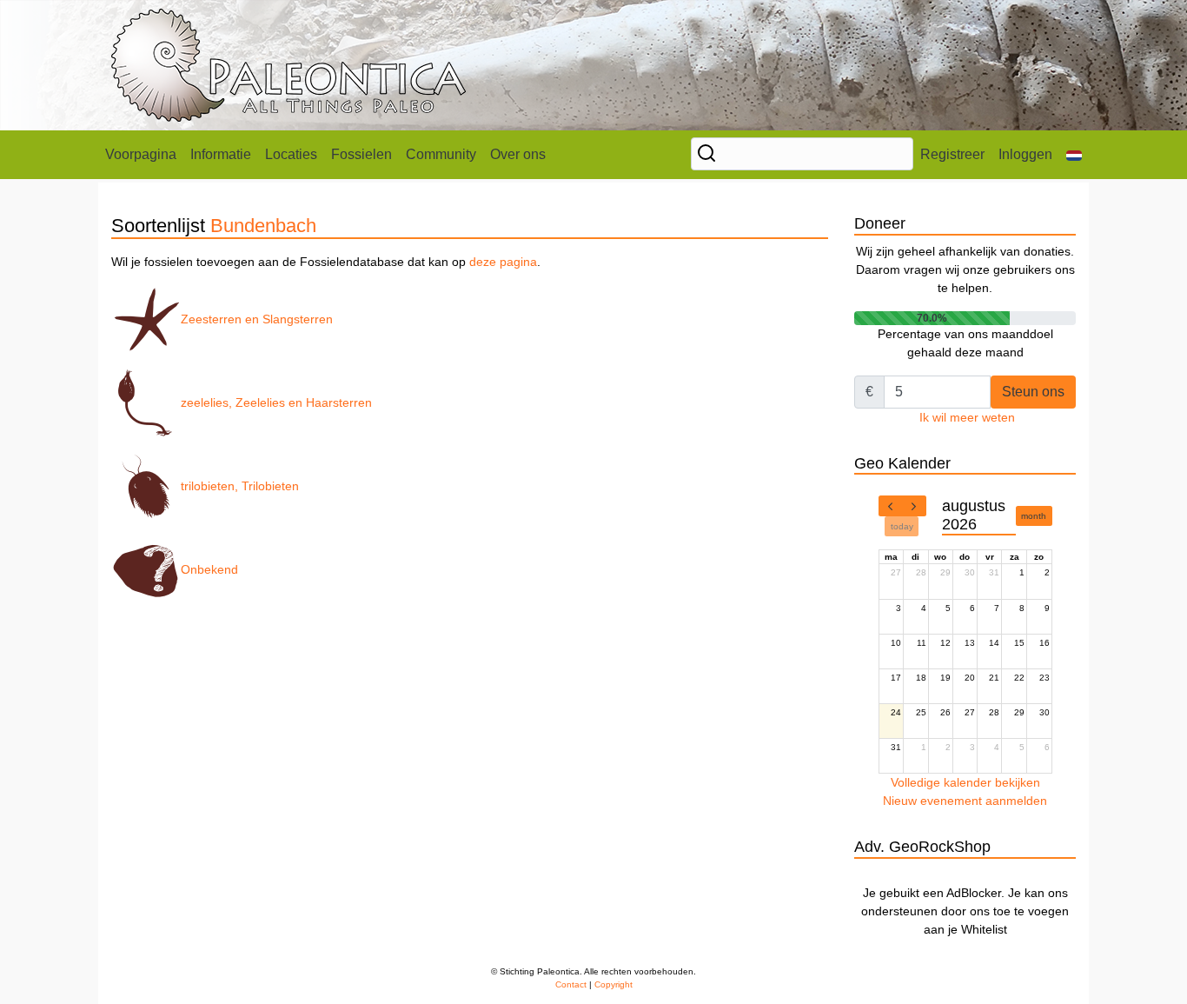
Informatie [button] (220, 154)
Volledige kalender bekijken (965, 782)
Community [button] (441, 154)
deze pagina (503, 262)
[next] (914, 505)
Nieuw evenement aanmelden (965, 801)
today (902, 526)
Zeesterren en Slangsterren (257, 319)
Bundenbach (263, 225)
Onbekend (209, 569)
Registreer (952, 154)
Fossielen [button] (361, 154)
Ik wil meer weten (967, 417)
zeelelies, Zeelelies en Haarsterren (276, 402)
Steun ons (1033, 391)
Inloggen (1025, 154)
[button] (1074, 154)
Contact (571, 984)
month (1033, 516)
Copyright (613, 984)
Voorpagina (140, 154)
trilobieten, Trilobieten (240, 486)
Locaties (291, 154)
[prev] (891, 505)
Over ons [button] (518, 154)
